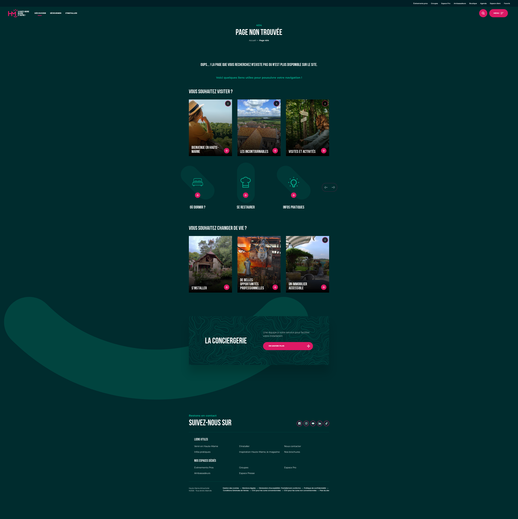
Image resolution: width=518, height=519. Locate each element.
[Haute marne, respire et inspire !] (18, 13)
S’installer (71, 13)
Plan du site (324, 491)
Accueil (252, 40)
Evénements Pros (204, 467)
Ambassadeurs (460, 3)
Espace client (495, 3)
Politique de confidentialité (315, 488)
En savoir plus (276, 346)
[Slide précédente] (326, 187)
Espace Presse (247, 473)
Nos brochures (292, 452)
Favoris (507, 3)
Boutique (473, 3)
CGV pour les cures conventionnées (266, 491)
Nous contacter (292, 446)
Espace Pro (445, 3)
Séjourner (55, 13)
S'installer (244, 446)
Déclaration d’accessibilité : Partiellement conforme (280, 488)
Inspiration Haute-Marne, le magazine (259, 452)
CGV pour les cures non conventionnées (300, 491)
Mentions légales (249, 488)
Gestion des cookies (231, 488)
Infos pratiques (202, 452)
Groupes (434, 3)
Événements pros (420, 3)
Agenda (483, 3)
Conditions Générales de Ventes (236, 491)
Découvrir (40, 13)
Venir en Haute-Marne (206, 446)
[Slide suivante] (333, 187)
